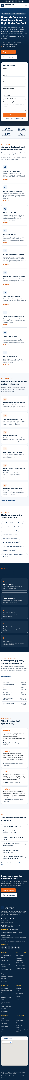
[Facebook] (16, 1)
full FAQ (18, 862)
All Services (4, 981)
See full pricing (6, 676)
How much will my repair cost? (12, 826)
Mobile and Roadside (21, 962)
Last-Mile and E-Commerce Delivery (13, 522)
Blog (2, 1018)
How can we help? (8, 102)
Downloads (4, 1023)
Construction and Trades (10, 534)
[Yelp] (22, 1)
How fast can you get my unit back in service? (12, 844)
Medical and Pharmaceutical (11, 542)
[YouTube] (6, 1)
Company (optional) (9, 88)
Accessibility (22, 1075)
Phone (5, 75)
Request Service (8, 52)
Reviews (18, 996)
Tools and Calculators (7, 1021)
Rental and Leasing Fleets (10, 530)
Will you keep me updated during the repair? (11, 851)
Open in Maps (7, 1038)
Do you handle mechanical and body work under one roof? (13, 857)
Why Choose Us (20, 993)
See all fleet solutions (8, 500)
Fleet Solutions (20, 955)
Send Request (14, 115)
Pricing (3, 1031)
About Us (18, 988)
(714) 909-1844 (10, 57)
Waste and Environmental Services (12, 546)
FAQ (2, 1029)
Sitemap (3, 1077)
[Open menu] (26, 5)
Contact (18, 999)
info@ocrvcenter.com (7, 926)
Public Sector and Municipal (10, 538)
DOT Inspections (20, 965)
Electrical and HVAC (6, 969)
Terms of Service (13, 1075)
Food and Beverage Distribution (11, 526)
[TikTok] (13, 1)
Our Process (19, 991)
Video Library (4, 1026)
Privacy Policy (4, 1075)
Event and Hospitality (9, 550)
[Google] (9, 1)
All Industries (4, 1011)
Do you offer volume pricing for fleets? (13, 838)
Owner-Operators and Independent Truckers (13, 555)
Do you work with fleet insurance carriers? (10, 832)
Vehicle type (6, 95)
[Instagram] (19, 1)
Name (5, 68)
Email (4, 82)
